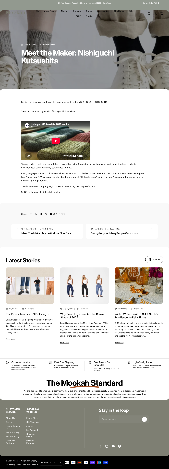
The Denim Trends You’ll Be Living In (27, 314)
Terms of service (32, 465)
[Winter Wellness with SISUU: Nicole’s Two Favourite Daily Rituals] (139, 285)
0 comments (60, 214)
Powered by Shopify (29, 461)
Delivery (10, 422)
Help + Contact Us (13, 427)
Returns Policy (12, 432)
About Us (10, 418)
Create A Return (30, 435)
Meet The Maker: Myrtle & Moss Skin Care (46, 233)
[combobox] (153, 3)
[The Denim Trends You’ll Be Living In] (30, 285)
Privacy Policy (12, 436)
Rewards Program (30, 441)
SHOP (24, 192)
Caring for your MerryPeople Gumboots (114, 233)
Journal (30, 426)
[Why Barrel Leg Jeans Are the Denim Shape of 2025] (84, 285)
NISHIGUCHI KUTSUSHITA (93, 102)
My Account (32, 430)
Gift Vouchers (32, 422)
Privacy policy (21, 465)
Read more (10, 339)
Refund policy (10, 465)
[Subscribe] (144, 419)
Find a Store (32, 418)
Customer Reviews (10, 441)
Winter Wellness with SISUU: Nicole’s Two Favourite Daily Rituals (136, 315)
